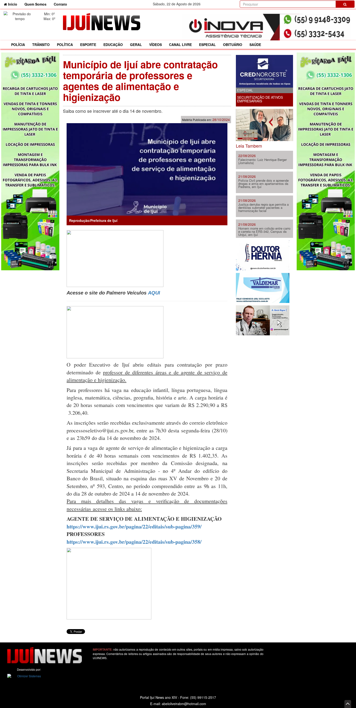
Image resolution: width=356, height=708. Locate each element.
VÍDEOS (155, 44)
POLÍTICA (65, 44)
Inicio (14, 4)
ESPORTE (88, 44)
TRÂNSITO (41, 44)
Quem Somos (35, 4)
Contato (60, 4)
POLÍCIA (18, 44)
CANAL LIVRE (180, 44)
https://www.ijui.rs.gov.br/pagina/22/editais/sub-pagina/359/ (134, 526)
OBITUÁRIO (232, 44)
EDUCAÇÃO (113, 44)
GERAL (136, 44)
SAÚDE (255, 44)
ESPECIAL (207, 44)
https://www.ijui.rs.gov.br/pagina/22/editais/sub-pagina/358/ (134, 542)
